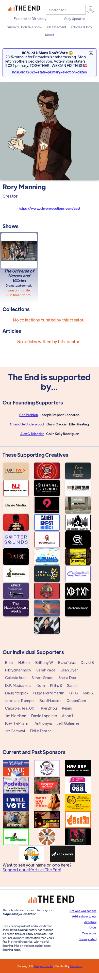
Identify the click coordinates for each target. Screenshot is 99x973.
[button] (30, 18)
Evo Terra (76, 966)
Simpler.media (43, 966)
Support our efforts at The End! (32, 870)
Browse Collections (83, 910)
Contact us (89, 933)
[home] (24, 10)
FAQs (92, 927)
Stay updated (87, 939)
